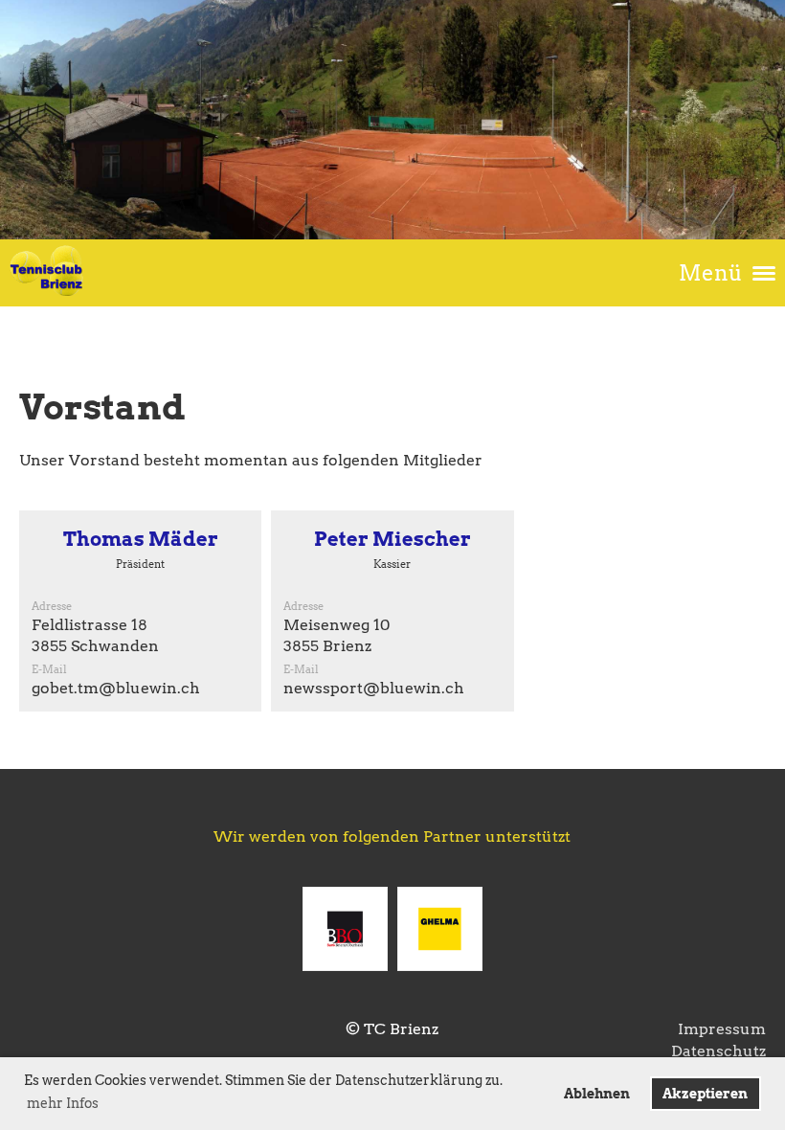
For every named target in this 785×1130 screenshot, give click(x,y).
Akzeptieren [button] (705, 1093)
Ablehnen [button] (597, 1093)
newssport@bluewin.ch (373, 688)
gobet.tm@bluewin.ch (116, 688)
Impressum (722, 1029)
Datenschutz (718, 1051)
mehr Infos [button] (63, 1103)
